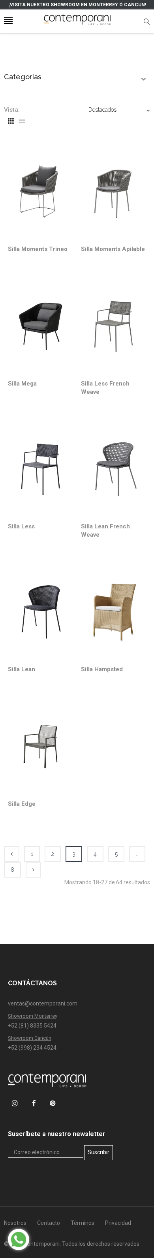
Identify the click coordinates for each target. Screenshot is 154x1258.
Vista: (12, 109)
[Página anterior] (11, 854)
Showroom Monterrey (32, 1016)
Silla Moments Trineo (38, 249)
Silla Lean (21, 669)
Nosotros (15, 1223)
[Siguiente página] (33, 870)
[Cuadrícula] (11, 121)
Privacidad (118, 1223)
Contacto (48, 1223)
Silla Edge (22, 803)
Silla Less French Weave (105, 387)
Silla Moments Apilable (113, 249)
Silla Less (21, 526)
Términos (82, 1223)
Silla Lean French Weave (105, 530)
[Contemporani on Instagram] (15, 1103)
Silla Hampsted (102, 669)
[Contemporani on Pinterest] (53, 1103)
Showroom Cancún (29, 1038)
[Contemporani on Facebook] (34, 1103)
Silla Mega (22, 383)
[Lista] (22, 121)
